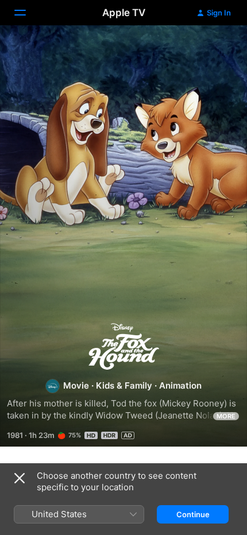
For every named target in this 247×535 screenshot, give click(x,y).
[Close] (19, 478)
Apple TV (123, 12)
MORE (226, 416)
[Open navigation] (27, 12)
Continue (193, 514)
